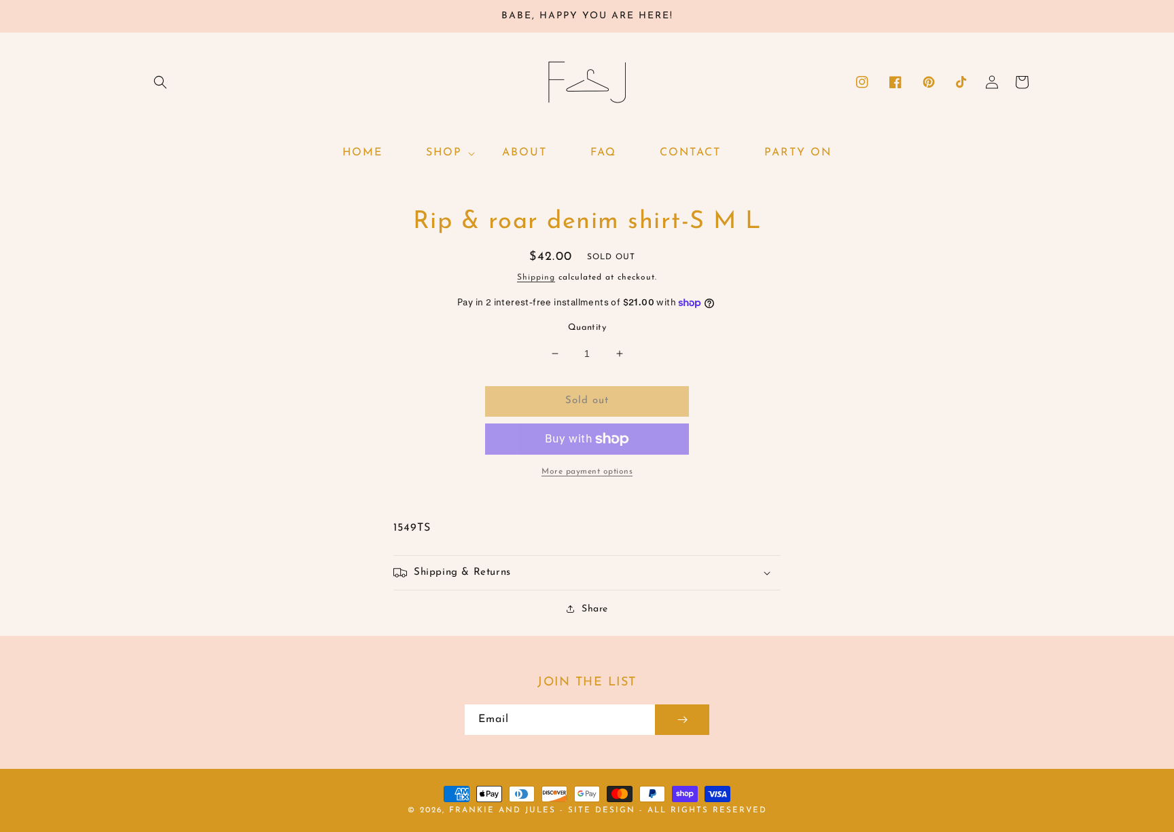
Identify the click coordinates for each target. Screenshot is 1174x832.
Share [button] (595, 609)
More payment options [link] (587, 472)
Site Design (601, 810)
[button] (160, 82)
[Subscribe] (682, 719)
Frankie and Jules (504, 810)
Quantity (587, 327)
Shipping (536, 277)
